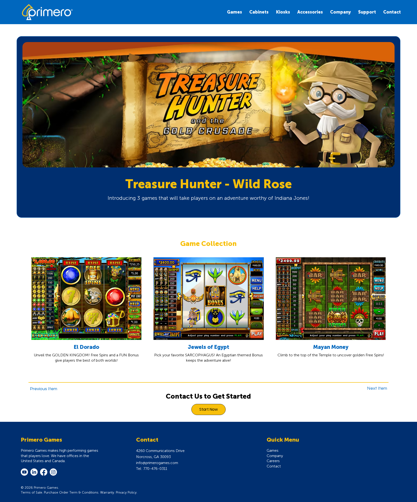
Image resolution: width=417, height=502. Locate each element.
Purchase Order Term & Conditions (71, 492)
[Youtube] (24, 472)
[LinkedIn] (34, 472)
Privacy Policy (126, 492)
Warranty (107, 492)
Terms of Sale (31, 492)
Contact (274, 466)
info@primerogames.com (157, 462)
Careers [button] (273, 461)
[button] (283, 12)
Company (275, 455)
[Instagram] (53, 472)
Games (272, 450)
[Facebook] (43, 472)
